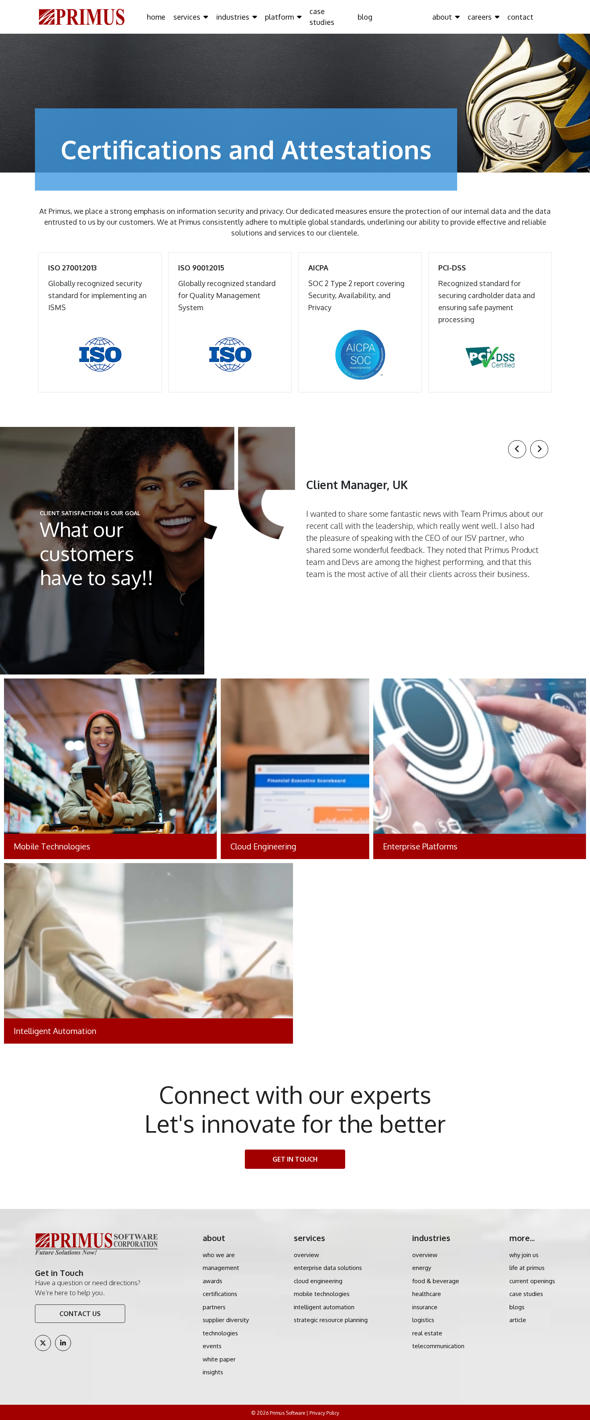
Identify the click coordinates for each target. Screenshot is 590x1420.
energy (421, 1268)
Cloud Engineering (263, 846)
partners (214, 1307)
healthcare (426, 1294)
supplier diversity (226, 1320)
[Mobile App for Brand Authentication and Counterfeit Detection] (110, 769)
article (517, 1320)
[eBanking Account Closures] (148, 953)
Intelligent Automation (55, 1031)
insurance (424, 1307)
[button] (517, 449)
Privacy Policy (324, 1413)
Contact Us (80, 1314)
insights (213, 1372)
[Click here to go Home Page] (81, 16)
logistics (423, 1320)
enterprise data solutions (328, 1268)
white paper (219, 1359)
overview (306, 1255)
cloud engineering (318, 1281)
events (212, 1346)
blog (365, 16)
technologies (220, 1333)
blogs (517, 1307)
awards (212, 1281)
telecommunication (438, 1346)
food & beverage (435, 1281)
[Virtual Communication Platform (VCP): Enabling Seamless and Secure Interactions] (295, 769)
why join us (524, 1255)
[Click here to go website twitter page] (43, 1343)
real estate (427, 1333)
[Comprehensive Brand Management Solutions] (479, 769)
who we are (219, 1255)
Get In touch (295, 1159)
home (156, 16)
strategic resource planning (331, 1320)
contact (520, 16)
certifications (220, 1294)
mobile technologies (322, 1294)
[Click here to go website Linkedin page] (63, 1343)
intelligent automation (324, 1307)
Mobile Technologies (52, 846)
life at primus (527, 1268)
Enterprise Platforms (420, 846)
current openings (532, 1281)
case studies (321, 16)
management (221, 1268)
